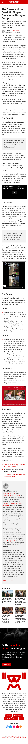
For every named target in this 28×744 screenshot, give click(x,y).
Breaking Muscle (12, 736)
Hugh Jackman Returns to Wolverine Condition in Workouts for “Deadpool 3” (6, 618)
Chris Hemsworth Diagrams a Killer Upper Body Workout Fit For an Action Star (20, 601)
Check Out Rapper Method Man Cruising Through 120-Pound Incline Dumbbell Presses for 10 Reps (20, 618)
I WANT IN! (6, 664)
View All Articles (8, 580)
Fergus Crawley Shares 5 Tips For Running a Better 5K (7, 600)
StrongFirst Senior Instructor (12, 495)
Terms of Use (21, 736)
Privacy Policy (5, 737)
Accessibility (23, 737)
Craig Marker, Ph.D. (9, 493)
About (14, 739)
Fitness (4, 7)
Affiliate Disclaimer (14, 737)
